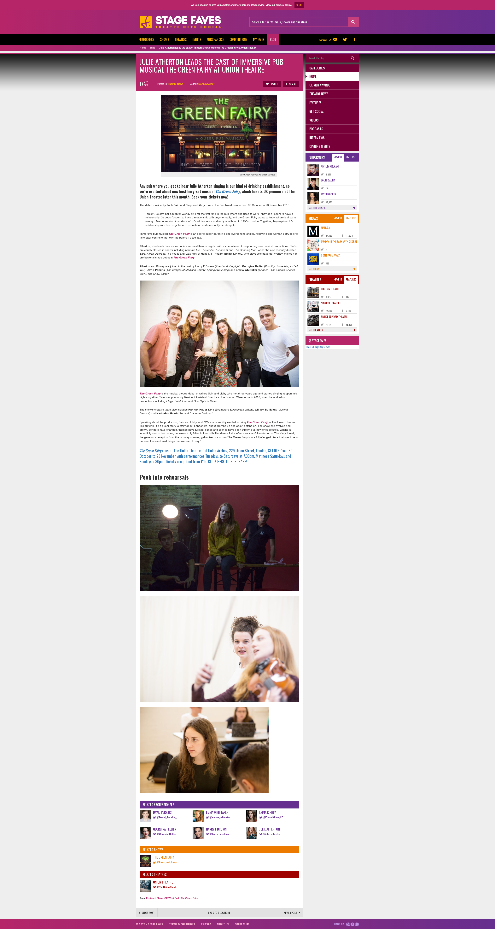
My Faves (258, 39)
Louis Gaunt (328, 180)
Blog (273, 39)
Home (313, 76)
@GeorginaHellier (166, 834)
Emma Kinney (267, 812)
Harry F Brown (216, 829)
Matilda (325, 227)
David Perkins (162, 812)
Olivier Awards (319, 85)
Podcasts (316, 128)
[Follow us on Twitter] (345, 39)
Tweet (274, 84)
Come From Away (330, 255)
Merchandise (215, 39)
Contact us (242, 924)
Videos (314, 120)
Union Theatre (163, 882)
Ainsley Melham (330, 166)
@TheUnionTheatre (167, 887)
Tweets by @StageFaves (318, 347)
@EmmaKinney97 (273, 817)
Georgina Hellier (164, 829)
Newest (338, 157)
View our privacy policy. (279, 5)
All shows (314, 268)
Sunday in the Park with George (339, 241)
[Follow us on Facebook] (354, 39)
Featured (351, 157)
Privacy (206, 924)
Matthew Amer (206, 84)
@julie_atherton (271, 834)
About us (223, 924)
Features (315, 102)
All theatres (316, 330)
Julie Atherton (269, 829)
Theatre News (175, 84)
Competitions (238, 39)
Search (352, 58)
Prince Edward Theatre (334, 316)
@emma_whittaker (220, 817)
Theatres (181, 39)
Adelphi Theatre (330, 302)
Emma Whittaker (217, 812)
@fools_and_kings (167, 862)
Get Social (316, 111)
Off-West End (171, 898)
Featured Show (154, 898)
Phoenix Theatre (330, 289)
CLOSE (299, 4)
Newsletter (325, 39)
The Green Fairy (179, 233)
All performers (317, 207)
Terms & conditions (182, 924)
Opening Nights (319, 146)
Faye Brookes (328, 194)
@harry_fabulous (219, 834)
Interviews (317, 137)
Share (292, 84)
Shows (164, 39)
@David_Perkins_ (167, 817)
